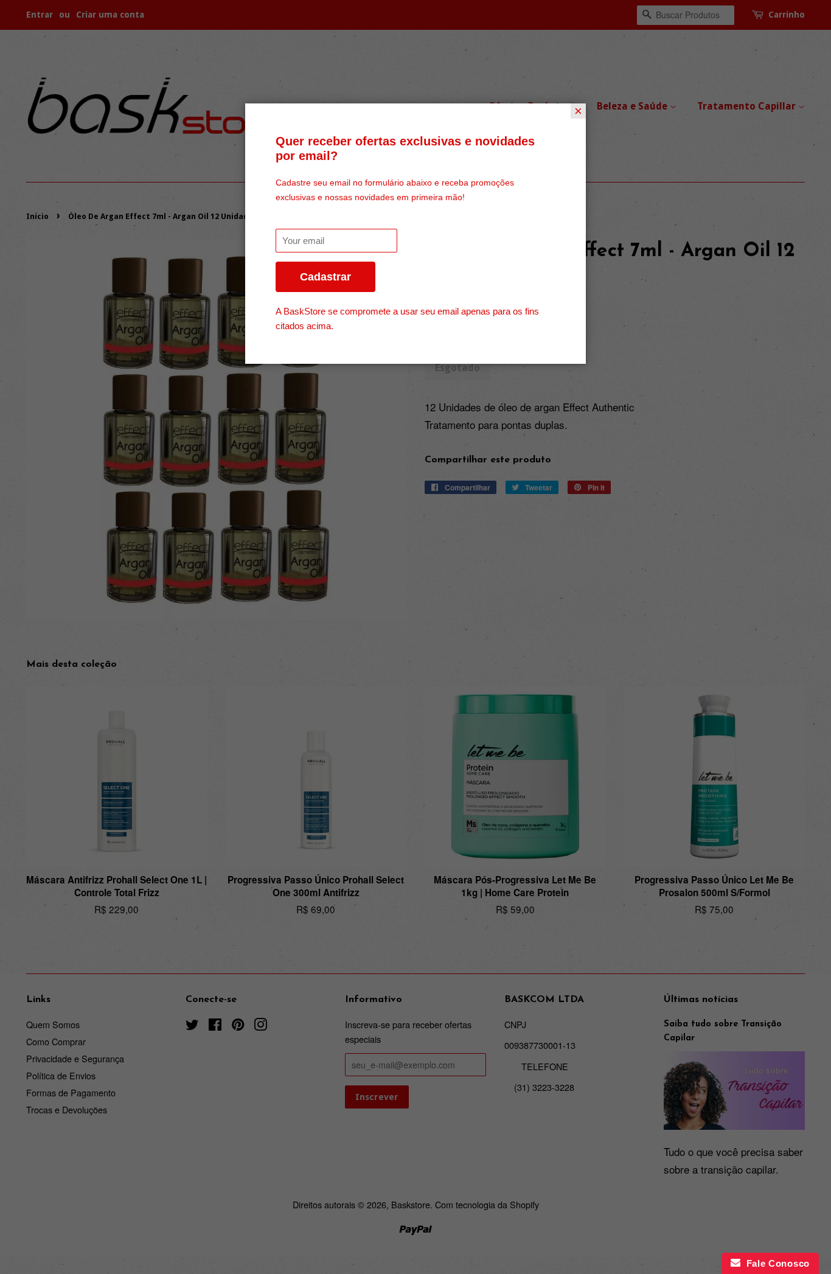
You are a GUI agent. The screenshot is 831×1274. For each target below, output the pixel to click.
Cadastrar (325, 277)
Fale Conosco (775, 1263)
